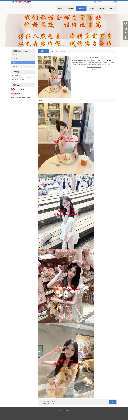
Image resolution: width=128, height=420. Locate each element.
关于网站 (71, 8)
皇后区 (15, 66)
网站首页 (60, 8)
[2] (64, 30)
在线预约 (94, 69)
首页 (52, 51)
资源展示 (81, 8)
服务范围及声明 (16, 75)
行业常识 (91, 8)
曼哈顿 (15, 55)
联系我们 (112, 8)
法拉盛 (15, 58)
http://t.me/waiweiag (20, 97)
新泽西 (63, 51)
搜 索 (115, 2)
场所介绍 (102, 8)
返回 (112, 402)
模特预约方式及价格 (18, 79)
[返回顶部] (125, 38)
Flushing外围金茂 (49, 403)
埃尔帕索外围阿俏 (49, 401)
